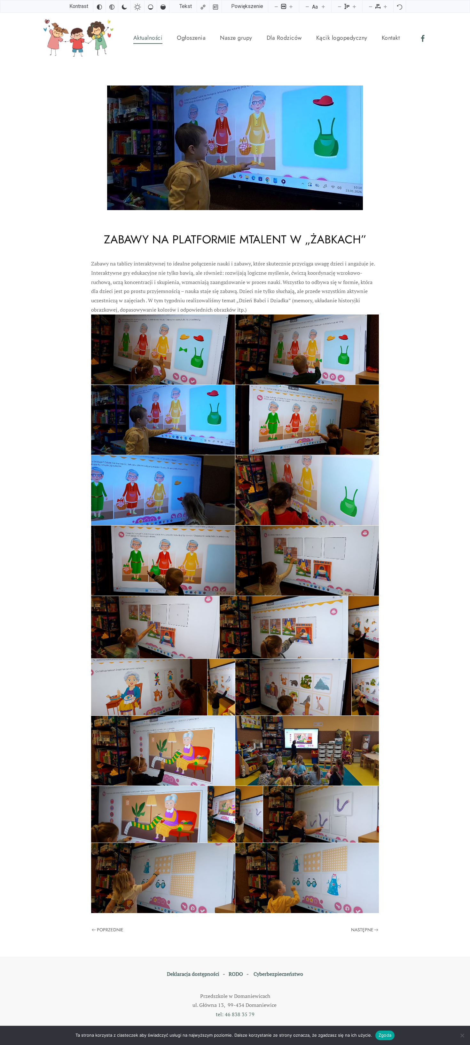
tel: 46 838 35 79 (235, 1014)
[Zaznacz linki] (203, 6)
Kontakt (391, 38)
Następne (362, 930)
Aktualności (148, 38)
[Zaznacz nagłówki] (215, 6)
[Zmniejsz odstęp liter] (370, 6)
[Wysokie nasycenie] (163, 6)
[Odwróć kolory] (99, 6)
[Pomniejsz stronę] (276, 6)
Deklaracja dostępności (193, 973)
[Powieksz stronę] (291, 6)
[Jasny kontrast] (137, 6)
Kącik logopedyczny (341, 38)
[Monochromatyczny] (112, 6)
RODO (236, 973)
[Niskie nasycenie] (150, 6)
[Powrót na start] (79, 38)
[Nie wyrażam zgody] (462, 1035)
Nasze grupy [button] (236, 38)
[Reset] (399, 6)
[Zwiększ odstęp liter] (385, 6)
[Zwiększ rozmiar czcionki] (323, 6)
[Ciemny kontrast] (124, 6)
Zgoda (385, 1035)
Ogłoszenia (191, 38)
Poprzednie (110, 930)
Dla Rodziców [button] (284, 38)
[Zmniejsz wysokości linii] (339, 6)
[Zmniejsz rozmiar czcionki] (307, 6)
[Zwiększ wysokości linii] (354, 6)
